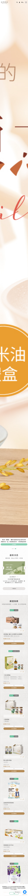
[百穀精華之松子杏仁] (14, 832)
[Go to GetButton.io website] (25, 894)
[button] (17, 2)
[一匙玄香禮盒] (14, 662)
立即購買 (14, 544)
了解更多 (14, 588)
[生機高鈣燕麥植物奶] (14, 790)
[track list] (23, 631)
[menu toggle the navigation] (26, 2)
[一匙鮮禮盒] (14, 706)
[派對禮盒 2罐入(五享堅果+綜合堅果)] (14, 621)
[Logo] (4, 2)
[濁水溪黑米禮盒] (14, 747)
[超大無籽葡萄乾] (14, 875)
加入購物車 (14, 643)
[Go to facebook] (24, 892)
